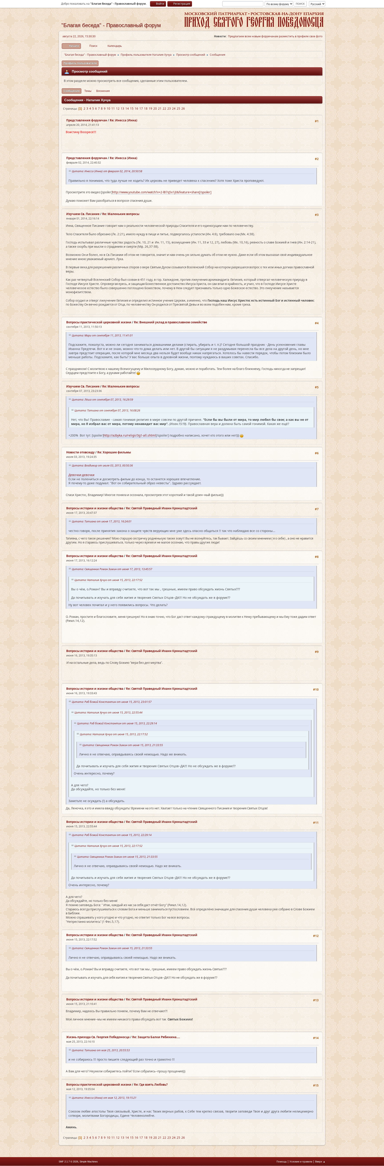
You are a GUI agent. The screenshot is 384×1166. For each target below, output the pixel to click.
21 (160, 109)
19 (150, 109)
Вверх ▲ (320, 1161)
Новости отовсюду (80, 452)
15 (132, 109)
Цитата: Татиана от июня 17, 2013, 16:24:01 (102, 521)
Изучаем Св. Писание (83, 214)
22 (164, 109)
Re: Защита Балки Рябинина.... (156, 1037)
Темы (87, 91)
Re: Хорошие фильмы (114, 452)
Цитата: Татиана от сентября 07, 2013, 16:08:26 (108, 410)
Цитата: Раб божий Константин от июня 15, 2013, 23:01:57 (112, 702)
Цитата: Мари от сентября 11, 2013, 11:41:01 (103, 335)
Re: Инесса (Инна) (123, 120)
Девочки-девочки (81, 475)
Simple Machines (89, 1161)
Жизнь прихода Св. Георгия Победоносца (98, 1037)
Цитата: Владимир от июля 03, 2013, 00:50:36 (103, 465)
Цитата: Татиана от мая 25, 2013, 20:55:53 (101, 1050)
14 (127, 109)
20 (155, 109)
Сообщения (72, 91)
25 (178, 109)
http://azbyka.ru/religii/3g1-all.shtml (130, 435)
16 (136, 109)
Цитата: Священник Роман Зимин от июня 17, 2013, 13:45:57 (113, 569)
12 (118, 109)
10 (108, 109)
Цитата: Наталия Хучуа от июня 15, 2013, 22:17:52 (109, 580)
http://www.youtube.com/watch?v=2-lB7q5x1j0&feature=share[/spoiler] (161, 192)
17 (141, 109)
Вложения (103, 91)
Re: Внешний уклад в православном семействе (170, 322)
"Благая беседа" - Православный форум (111, 25)
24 (174, 109)
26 (183, 109)
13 (122, 109)
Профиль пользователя (80, 63)
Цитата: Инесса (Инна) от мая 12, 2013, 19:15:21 (105, 1098)
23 (169, 109)
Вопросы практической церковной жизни (98, 322)
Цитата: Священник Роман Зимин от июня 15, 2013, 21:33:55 (123, 745)
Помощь (281, 1161)
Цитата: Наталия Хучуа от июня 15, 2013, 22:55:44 (109, 712)
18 (146, 109)
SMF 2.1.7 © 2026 (68, 1161)
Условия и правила (301, 1161)
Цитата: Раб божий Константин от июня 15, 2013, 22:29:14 (117, 723)
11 (113, 109)
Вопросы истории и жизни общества (94, 508)
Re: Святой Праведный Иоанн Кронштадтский (161, 508)
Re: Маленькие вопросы (120, 214)
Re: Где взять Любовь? (151, 1085)
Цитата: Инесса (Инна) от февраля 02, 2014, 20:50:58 (108, 171)
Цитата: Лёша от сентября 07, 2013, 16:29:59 (103, 399)
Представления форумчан (86, 120)
